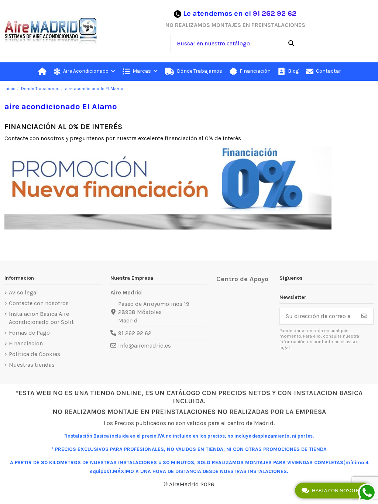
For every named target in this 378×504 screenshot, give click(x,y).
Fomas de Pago (29, 332)
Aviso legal (23, 292)
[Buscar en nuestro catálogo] (291, 43)
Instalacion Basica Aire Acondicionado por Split (41, 317)
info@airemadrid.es (144, 345)
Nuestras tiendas (32, 364)
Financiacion (26, 343)
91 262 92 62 (274, 13)
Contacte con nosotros (39, 303)
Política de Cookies (34, 354)
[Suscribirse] (364, 316)
